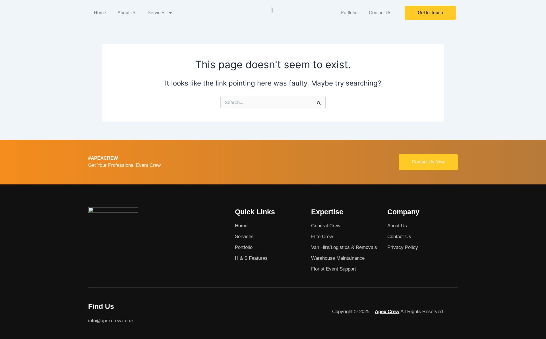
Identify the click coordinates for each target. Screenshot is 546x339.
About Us (126, 12)
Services (156, 12)
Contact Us (380, 12)
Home (100, 12)
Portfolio (349, 12)
